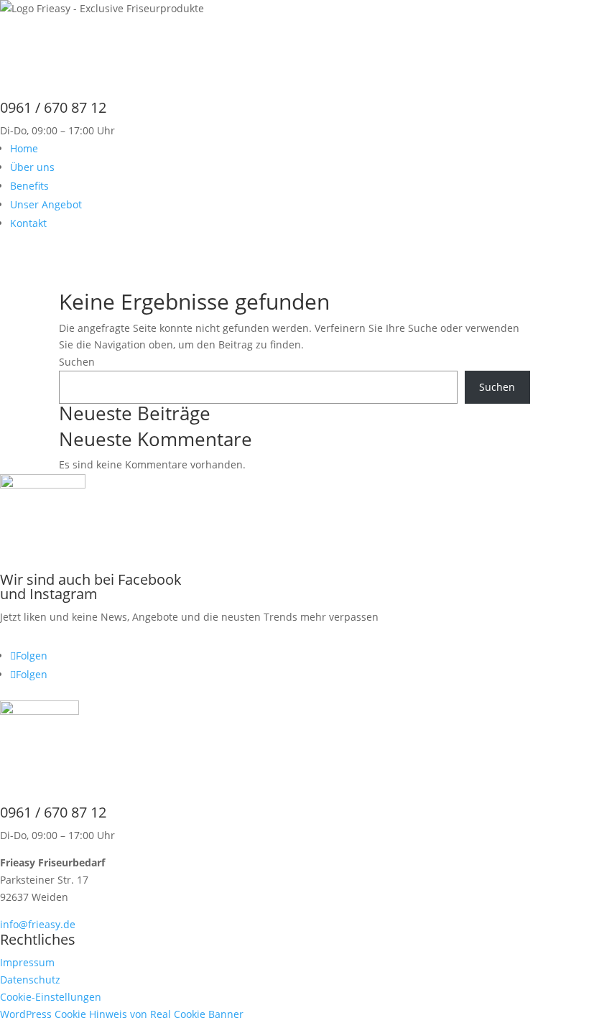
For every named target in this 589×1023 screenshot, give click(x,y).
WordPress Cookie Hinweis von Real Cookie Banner (122, 1014)
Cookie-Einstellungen (50, 997)
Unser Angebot (46, 204)
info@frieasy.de (37, 924)
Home (24, 148)
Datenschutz (30, 979)
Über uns (32, 167)
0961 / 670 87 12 (53, 812)
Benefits (29, 186)
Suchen (77, 362)
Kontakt (28, 223)
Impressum (27, 962)
